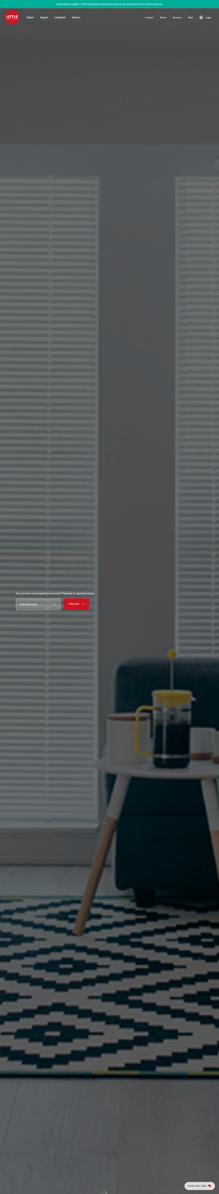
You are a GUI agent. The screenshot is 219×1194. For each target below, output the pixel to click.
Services (177, 17)
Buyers (44, 17)
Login (208, 17)
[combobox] (38, 604)
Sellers (30, 17)
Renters (76, 17)
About (163, 17)
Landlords (60, 17)
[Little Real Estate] (12, 17)
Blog (190, 17)
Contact (149, 17)
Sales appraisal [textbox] (28, 604)
